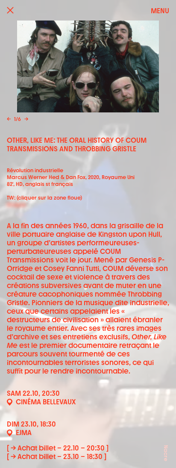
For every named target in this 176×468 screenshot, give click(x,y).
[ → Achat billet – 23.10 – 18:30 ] (56, 457)
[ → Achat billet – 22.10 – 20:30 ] (58, 448)
